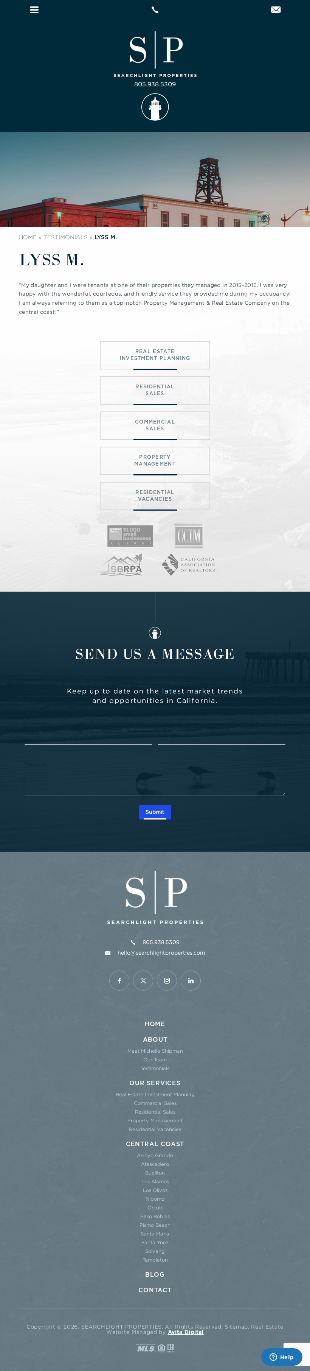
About (155, 1040)
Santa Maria (155, 1233)
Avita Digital (186, 1332)
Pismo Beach (155, 1225)
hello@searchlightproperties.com (161, 952)
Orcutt (155, 1207)
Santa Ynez (155, 1242)
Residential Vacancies (155, 1129)
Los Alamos (155, 1181)
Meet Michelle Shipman (155, 1050)
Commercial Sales (155, 1103)
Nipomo (155, 1198)
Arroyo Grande (155, 1155)
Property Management (155, 1120)
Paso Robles (155, 1216)
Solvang (155, 1251)
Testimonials (155, 1068)
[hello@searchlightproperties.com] (276, 10)
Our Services (155, 1083)
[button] (34, 10)
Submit (155, 812)
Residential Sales (155, 1111)
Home (155, 1024)
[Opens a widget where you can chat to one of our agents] (281, 1357)
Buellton (155, 1172)
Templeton (155, 1259)
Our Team (155, 1059)
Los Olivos (155, 1190)
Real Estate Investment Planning (155, 1094)
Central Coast (155, 1144)
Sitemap (236, 1326)
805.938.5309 (155, 84)
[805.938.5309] (155, 10)
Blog (154, 1275)
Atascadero (155, 1164)
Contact (155, 1290)
